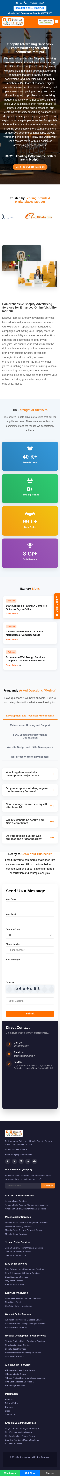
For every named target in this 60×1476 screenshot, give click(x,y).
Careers (9, 1407)
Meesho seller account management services (26, 1222)
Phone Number (13, 944)
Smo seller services (14, 1356)
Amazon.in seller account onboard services (25, 1209)
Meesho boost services (16, 1234)
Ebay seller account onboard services (23, 1298)
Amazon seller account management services (26, 1205)
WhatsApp (10, 1473)
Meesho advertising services (18, 1226)
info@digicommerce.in (24, 1056)
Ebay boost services (14, 1302)
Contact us (10, 1414)
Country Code (13, 929)
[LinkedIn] (27, 1161)
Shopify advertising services (18, 1345)
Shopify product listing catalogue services (25, 1341)
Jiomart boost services (15, 1255)
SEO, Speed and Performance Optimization (30, 736)
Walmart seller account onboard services (24, 1320)
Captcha (10, 982)
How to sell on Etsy (14, 1284)
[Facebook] (7, 1161)
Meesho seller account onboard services (24, 1230)
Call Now (30, 1473)
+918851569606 (21, 1046)
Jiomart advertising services (18, 1251)
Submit (30, 1013)
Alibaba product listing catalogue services (25, 1378)
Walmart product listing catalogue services (25, 1323)
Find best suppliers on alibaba (19, 1382)
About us (9, 1399)
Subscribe (48, 1186)
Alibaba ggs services (15, 1385)
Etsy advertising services (16, 1277)
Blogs (7, 1411)
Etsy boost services (14, 1281)
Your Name (11, 899)
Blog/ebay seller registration (18, 1306)
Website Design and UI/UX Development (30, 747)
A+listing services (13, 1444)
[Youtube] (34, 1161)
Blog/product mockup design (18, 1432)
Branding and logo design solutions (22, 1440)
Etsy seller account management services (24, 1269)
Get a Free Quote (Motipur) (30, 167)
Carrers (50, 1473)
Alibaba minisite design (16, 1374)
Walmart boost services (16, 1327)
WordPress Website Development (30, 756)
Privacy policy (11, 1403)
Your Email (11, 914)
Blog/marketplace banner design (20, 1436)
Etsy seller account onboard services (22, 1273)
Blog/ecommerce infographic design (22, 1428)
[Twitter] (14, 1161)
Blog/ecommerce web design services (23, 1352)
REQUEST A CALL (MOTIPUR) (30, 8)
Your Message (13, 959)
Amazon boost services (16, 1201)
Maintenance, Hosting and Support (30, 725)
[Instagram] (21, 1161)
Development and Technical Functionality (30, 715)
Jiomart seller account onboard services (24, 1248)
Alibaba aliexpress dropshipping (20, 1370)
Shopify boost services (15, 1349)
